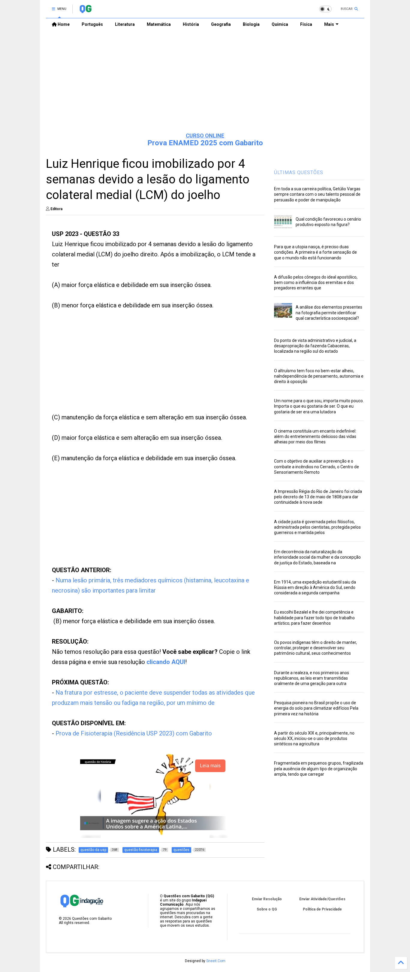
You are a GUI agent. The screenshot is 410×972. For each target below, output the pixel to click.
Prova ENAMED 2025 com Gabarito (205, 143)
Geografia (221, 24)
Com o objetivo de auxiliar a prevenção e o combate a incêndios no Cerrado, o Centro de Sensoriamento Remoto (316, 466)
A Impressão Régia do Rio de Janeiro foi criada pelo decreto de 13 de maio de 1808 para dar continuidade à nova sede (318, 497)
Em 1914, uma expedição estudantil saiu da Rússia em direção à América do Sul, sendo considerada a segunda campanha (315, 587)
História (191, 24)
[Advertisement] (205, 81)
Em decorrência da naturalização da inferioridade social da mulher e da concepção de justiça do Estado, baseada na (317, 557)
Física (306, 24)
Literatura (125, 24)
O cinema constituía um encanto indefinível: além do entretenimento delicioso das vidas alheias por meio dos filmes (315, 436)
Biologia (251, 24)
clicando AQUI (165, 662)
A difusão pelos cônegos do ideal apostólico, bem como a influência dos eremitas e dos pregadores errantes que (315, 282)
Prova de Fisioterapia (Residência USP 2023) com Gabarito (134, 733)
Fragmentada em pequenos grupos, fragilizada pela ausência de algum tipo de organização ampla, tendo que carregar (318, 768)
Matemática (159, 24)
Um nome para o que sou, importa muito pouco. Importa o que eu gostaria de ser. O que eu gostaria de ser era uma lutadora (319, 406)
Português (92, 24)
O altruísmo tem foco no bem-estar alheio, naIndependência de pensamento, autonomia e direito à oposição (318, 376)
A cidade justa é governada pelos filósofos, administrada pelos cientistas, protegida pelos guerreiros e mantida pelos (317, 527)
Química (280, 24)
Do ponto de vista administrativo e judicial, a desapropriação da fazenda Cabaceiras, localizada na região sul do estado (315, 346)
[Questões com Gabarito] (85, 10)
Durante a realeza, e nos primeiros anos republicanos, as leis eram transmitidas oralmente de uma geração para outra (311, 678)
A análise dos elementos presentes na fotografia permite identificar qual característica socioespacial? (329, 312)
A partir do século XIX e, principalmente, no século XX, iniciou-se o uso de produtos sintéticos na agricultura (314, 738)
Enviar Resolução (267, 899)
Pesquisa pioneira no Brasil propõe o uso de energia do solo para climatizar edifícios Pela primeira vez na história (316, 708)
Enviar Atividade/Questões (322, 899)
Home (63, 24)
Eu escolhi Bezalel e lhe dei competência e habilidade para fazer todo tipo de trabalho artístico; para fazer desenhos (314, 617)
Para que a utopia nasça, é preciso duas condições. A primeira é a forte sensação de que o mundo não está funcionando (315, 252)
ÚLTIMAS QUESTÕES (298, 172)
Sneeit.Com (215, 961)
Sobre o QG (267, 909)
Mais (329, 24)
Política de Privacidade (322, 909)
